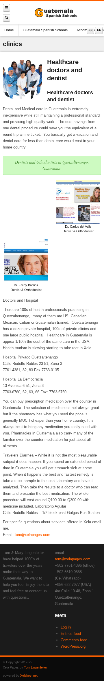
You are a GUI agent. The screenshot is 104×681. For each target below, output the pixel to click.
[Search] (6, 17)
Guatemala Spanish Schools (45, 30)
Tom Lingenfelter (35, 667)
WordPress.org (73, 646)
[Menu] (6, 7)
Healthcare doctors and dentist (64, 70)
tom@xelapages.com (32, 535)
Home (9, 30)
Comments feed (74, 640)
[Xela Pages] (57, 13)
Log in (66, 627)
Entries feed (71, 633)
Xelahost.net (29, 675)
